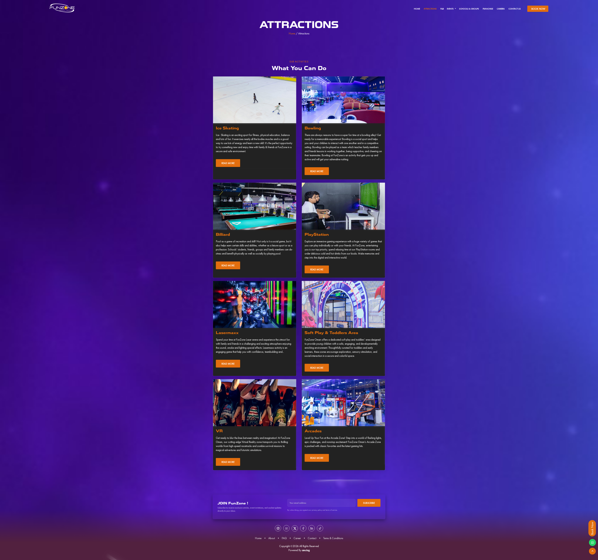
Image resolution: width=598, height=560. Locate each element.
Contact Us (514, 8)
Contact (312, 538)
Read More (228, 163)
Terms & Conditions (333, 538)
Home (417, 8)
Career (297, 538)
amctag (306, 550)
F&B (442, 8)
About (271, 538)
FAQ (284, 538)
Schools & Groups (469, 8)
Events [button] (450, 8)
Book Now (538, 8)
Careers (501, 8)
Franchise (488, 8)
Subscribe (369, 503)
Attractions (430, 8)
